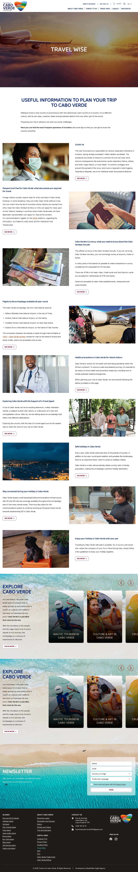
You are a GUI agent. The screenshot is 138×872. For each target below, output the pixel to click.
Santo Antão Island (9, 833)
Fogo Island (7, 830)
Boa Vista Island (8, 839)
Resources (126, 9)
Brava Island (7, 836)
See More (81, 178)
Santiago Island (8, 821)
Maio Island (7, 842)
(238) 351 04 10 (80, 826)
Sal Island (6, 824)
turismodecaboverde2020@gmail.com (89, 829)
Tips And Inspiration (44, 830)
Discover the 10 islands (11, 818)
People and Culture (44, 827)
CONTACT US (77, 815)
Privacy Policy (121, 784)
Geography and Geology (46, 821)
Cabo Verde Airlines (44, 860)
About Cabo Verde (75, 9)
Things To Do (91, 9)
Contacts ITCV (42, 839)
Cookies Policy (42, 845)
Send (111, 790)
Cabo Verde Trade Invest (46, 857)
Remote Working (89, 4)
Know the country (43, 818)
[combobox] (111, 774)
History (39, 824)
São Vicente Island (9, 827)
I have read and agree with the (110, 784)
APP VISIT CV (104, 4)
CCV (38, 854)
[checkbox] (92, 784)
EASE (35, 218)
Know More (9, 646)
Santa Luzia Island (9, 848)
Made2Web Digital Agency (95, 868)
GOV (38, 851)
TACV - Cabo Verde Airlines (14, 337)
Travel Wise (105, 9)
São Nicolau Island (9, 845)
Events (116, 9)
